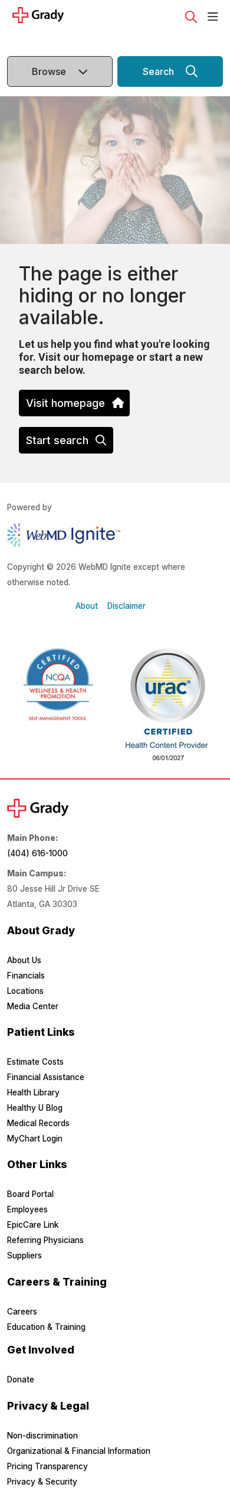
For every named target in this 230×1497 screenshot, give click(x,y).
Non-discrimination (42, 1435)
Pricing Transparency (47, 1466)
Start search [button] (57, 440)
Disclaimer (126, 606)
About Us (24, 960)
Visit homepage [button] (65, 403)
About (86, 606)
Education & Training (46, 1327)
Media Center (32, 1006)
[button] (215, 17)
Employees (27, 1209)
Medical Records (38, 1123)
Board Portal (30, 1194)
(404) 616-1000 (37, 853)
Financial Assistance (45, 1077)
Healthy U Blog (35, 1108)
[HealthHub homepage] (72, 17)
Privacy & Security (42, 1481)
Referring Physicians (45, 1240)
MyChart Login (35, 1138)
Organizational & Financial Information (78, 1451)
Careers (22, 1311)
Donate (20, 1379)
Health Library (33, 1092)
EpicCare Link (32, 1224)
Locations (25, 991)
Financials (26, 975)
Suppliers (24, 1255)
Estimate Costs (35, 1062)
